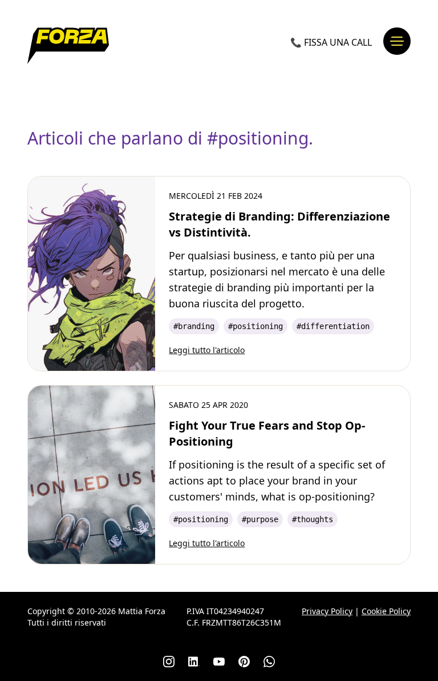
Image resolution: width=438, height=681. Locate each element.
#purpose (260, 519)
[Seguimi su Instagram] (169, 661)
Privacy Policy (327, 611)
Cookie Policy (386, 611)
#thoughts (312, 519)
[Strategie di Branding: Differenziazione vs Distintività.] (91, 274)
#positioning (255, 326)
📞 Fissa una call (331, 42)
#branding (193, 326)
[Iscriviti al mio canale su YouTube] (219, 661)
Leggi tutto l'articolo (207, 349)
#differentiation (333, 326)
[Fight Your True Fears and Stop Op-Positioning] (91, 475)
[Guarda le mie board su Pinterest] (244, 661)
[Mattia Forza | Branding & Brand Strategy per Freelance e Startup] (68, 45)
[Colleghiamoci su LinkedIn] (194, 661)
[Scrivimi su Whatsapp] (269, 661)
